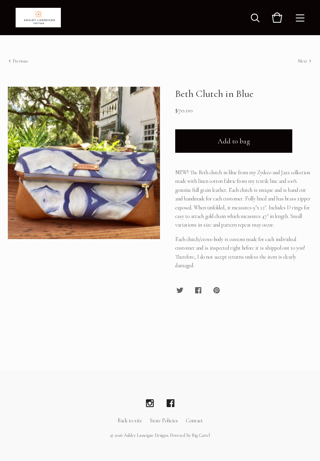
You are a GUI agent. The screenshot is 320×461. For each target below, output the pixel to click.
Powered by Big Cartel (190, 435)
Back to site (129, 420)
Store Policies (164, 420)
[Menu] (300, 17)
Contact (194, 420)
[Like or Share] (198, 291)
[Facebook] (170, 403)
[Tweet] (180, 291)
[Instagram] (150, 403)
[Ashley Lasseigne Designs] (38, 17)
